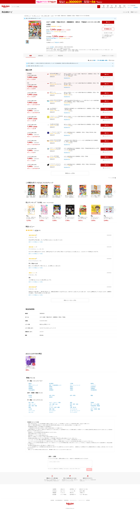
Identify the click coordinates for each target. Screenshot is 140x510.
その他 (52, 15)
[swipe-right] (114, 191)
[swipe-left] (25, 191)
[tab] (31, 55)
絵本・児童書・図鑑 (45, 15)
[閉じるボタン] (115, 18)
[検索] (98, 6)
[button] (107, 6)
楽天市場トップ (27, 15)
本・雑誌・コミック (36, 15)
